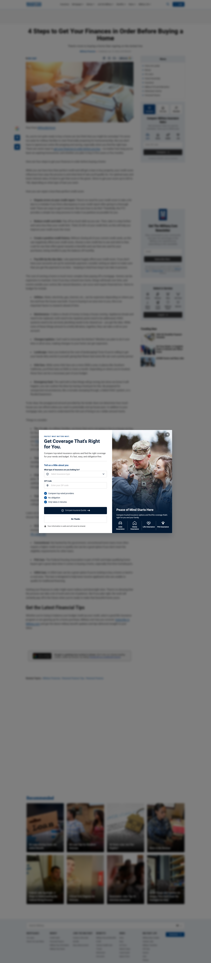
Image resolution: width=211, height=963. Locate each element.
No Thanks (75, 519)
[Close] (167, 434)
